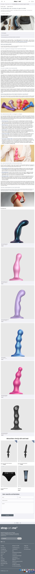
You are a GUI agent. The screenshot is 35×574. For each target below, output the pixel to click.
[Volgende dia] (13, 451)
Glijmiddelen (3, 560)
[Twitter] (4, 541)
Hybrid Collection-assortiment (22, 41)
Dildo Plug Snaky (5, 121)
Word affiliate (26, 547)
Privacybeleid (14, 562)
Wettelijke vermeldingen (16, 564)
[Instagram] (20, 522)
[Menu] (1, 1)
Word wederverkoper (27, 549)
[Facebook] (17, 522)
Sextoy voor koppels (4, 550)
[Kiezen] (16, 461)
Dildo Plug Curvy (5, 124)
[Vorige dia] (5, 451)
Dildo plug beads (5, 172)
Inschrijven (19, 538)
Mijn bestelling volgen (4, 563)
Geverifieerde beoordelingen (16, 552)
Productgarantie (15, 557)
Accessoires (3, 558)
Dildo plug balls (5, 168)
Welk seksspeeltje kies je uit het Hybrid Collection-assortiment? (10, 37)
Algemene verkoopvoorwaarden (17, 561)
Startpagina (3, 4)
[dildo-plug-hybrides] (17, 105)
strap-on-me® (5, 570)
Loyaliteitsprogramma (15, 547)
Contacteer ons (14, 549)
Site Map (2, 565)
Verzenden (7, 515)
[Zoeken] (4, 1)
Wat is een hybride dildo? (5, 35)
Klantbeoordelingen (4, 561)
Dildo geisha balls (5, 176)
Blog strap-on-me (8, 4)
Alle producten (3, 547)
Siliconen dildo (3, 552)
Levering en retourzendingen (16, 555)
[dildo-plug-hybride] (17, 153)
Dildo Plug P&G (4, 129)
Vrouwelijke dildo (3, 549)
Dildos (2, 555)
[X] (18, 522)
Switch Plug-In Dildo (6, 133)
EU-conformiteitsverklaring (16, 566)
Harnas (2, 557)
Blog (13, 550)
